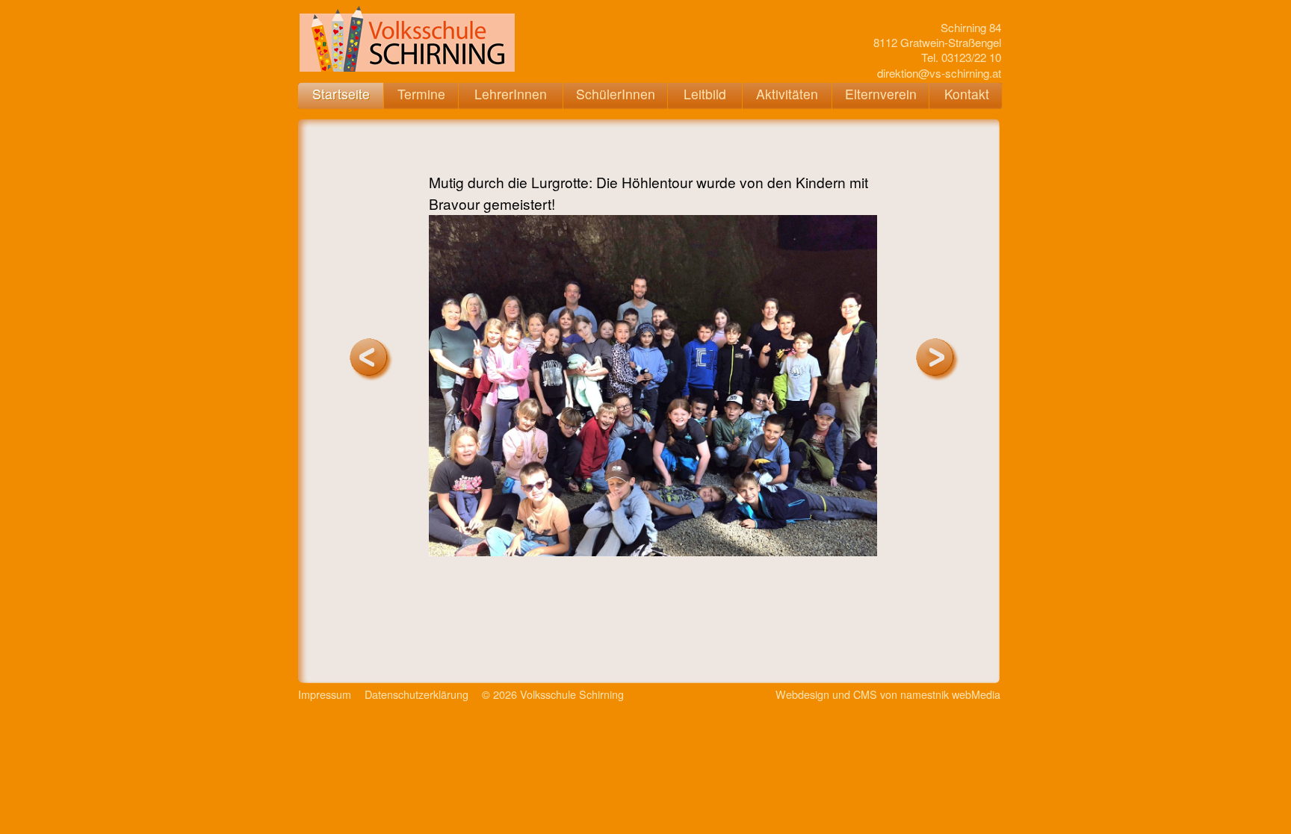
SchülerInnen (615, 93)
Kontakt (966, 93)
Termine (421, 93)
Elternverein (881, 93)
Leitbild (705, 93)
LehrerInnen (510, 93)
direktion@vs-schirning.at (939, 73)
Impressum (324, 694)
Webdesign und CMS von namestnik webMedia (887, 694)
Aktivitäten (787, 93)
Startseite (341, 93)
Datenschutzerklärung (416, 694)
